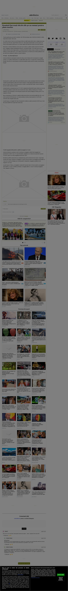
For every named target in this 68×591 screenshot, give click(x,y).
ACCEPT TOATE (61, 574)
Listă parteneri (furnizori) (35, 577)
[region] (34, 578)
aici (9, 583)
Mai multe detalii (20, 574)
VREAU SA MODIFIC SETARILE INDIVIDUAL (60, 579)
